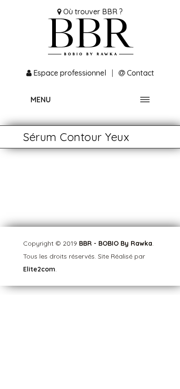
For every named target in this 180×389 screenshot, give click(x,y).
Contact (139, 72)
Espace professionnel (69, 72)
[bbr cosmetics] (90, 40)
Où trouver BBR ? (92, 11)
